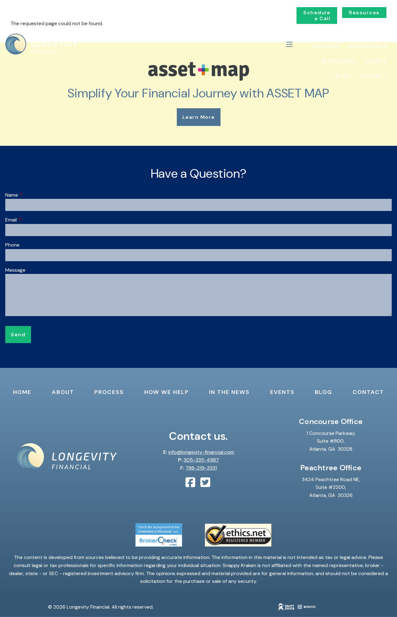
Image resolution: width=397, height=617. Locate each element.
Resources (364, 12)
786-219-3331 (201, 468)
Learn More (198, 117)
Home (350, 31)
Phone (12, 245)
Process (325, 46)
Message (15, 270)
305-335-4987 (201, 460)
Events (376, 61)
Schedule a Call (316, 15)
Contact (373, 76)
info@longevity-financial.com (201, 452)
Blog (342, 76)
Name (35, 195)
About (377, 31)
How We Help (367, 46)
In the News (338, 61)
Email (34, 220)
